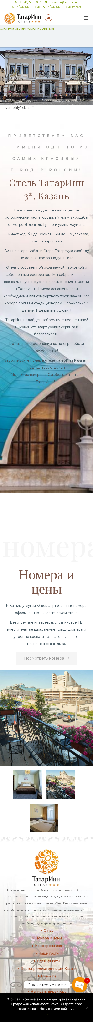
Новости (48, 976)
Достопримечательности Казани (49, 969)
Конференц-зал (48, 946)
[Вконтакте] (48, 17)
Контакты (48, 984)
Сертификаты (48, 961)
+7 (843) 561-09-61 (29, 2)
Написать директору (48, 991)
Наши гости (48, 953)
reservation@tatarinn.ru (62, 2)
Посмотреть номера (44, 658)
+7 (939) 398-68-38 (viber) (63, 7)
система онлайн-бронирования (27, 28)
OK (46, 1015)
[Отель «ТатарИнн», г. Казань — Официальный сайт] (23, 17)
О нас (48, 930)
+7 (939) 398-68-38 (27, 7)
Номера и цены (48, 938)
